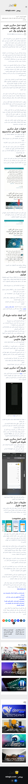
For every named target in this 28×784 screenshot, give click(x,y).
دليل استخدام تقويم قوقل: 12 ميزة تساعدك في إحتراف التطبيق (16, 657)
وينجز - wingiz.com (12, 10)
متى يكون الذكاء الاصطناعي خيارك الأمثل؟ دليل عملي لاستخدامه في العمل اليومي (14, 745)
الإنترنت (22, 741)
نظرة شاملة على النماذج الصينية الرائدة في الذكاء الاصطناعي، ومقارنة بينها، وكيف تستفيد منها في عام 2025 (14, 716)
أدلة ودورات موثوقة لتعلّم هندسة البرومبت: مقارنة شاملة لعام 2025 (15, 729)
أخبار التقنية (21, 711)
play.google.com (21, 589)
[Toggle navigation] (26, 7)
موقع (21, 373)
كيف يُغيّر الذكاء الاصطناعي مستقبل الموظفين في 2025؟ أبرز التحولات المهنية (15, 760)
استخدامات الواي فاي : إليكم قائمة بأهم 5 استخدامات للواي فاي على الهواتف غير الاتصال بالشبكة (14, 603)
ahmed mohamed (18, 34)
